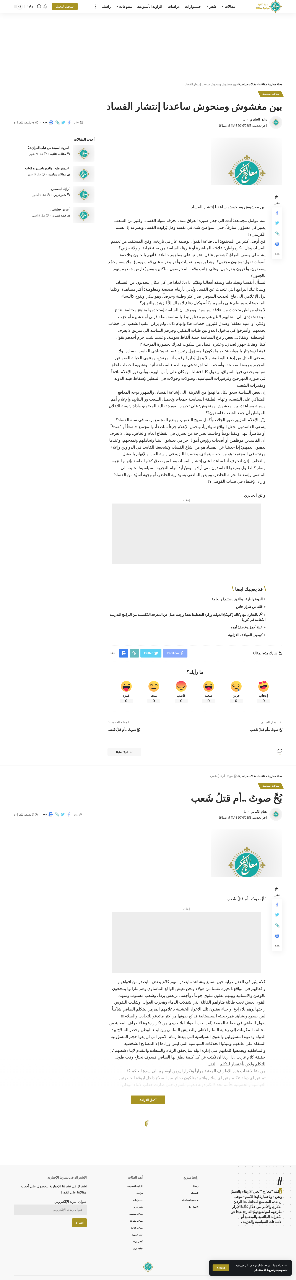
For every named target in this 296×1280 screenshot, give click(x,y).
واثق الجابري (258, 119)
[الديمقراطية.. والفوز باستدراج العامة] (83, 174)
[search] (39, 6)
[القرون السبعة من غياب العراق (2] (83, 153)
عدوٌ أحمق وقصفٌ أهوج (247, 627)
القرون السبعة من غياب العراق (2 (49, 147)
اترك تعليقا (122, 752)
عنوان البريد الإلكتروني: (70, 1201)
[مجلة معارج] (269, 6)
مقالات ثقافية (58, 154)
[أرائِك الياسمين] (83, 194)
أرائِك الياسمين (60, 189)
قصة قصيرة (59, 215)
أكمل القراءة (148, 1100)
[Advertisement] (148, 45)
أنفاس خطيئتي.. (60, 209)
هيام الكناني (259, 811)
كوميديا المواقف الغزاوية (245, 635)
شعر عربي (60, 195)
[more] (96, 6)
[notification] (45, 6)
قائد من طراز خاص (249, 606)
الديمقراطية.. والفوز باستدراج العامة (237, 599)
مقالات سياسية (270, 93)
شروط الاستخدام (264, 1270)
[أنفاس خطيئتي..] (83, 215)
